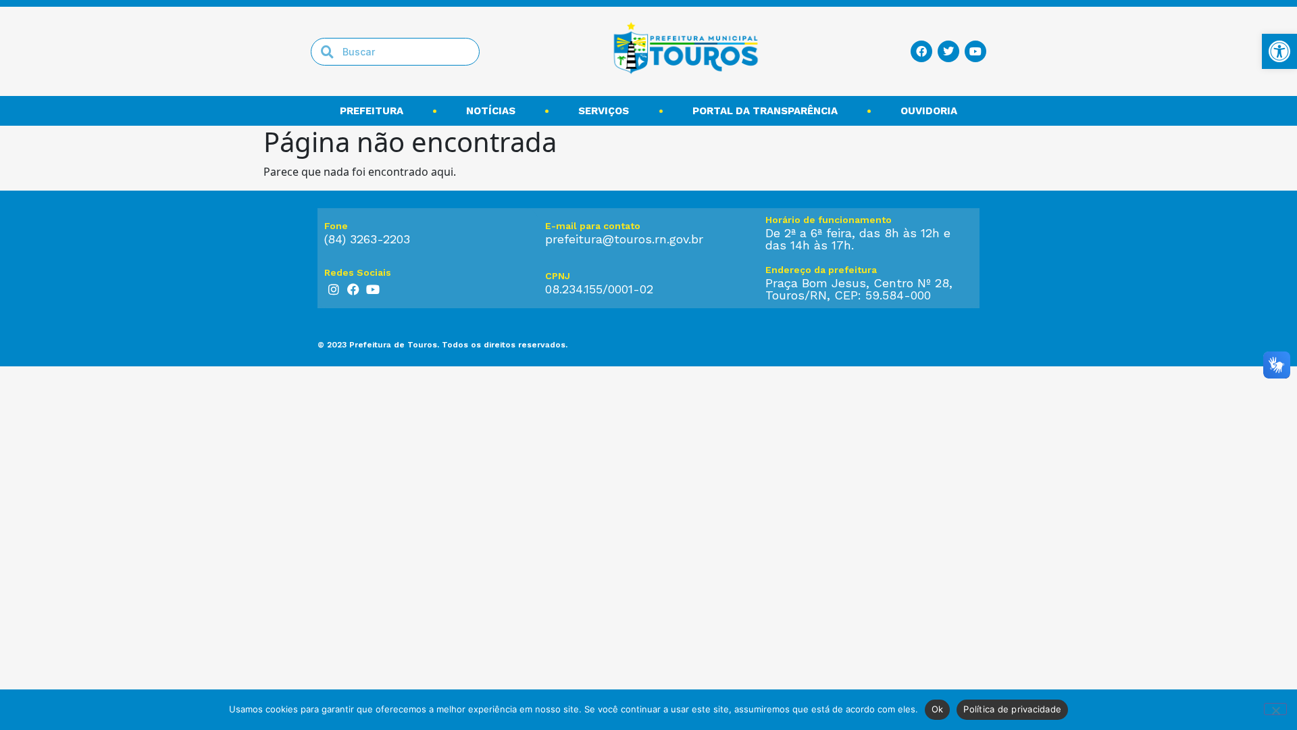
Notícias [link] (490, 111)
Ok (938, 709)
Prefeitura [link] (371, 111)
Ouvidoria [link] (928, 111)
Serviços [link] (603, 111)
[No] (1275, 709)
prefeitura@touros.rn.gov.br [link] (624, 239)
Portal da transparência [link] (765, 111)
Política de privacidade (1012, 709)
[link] (1279, 51)
